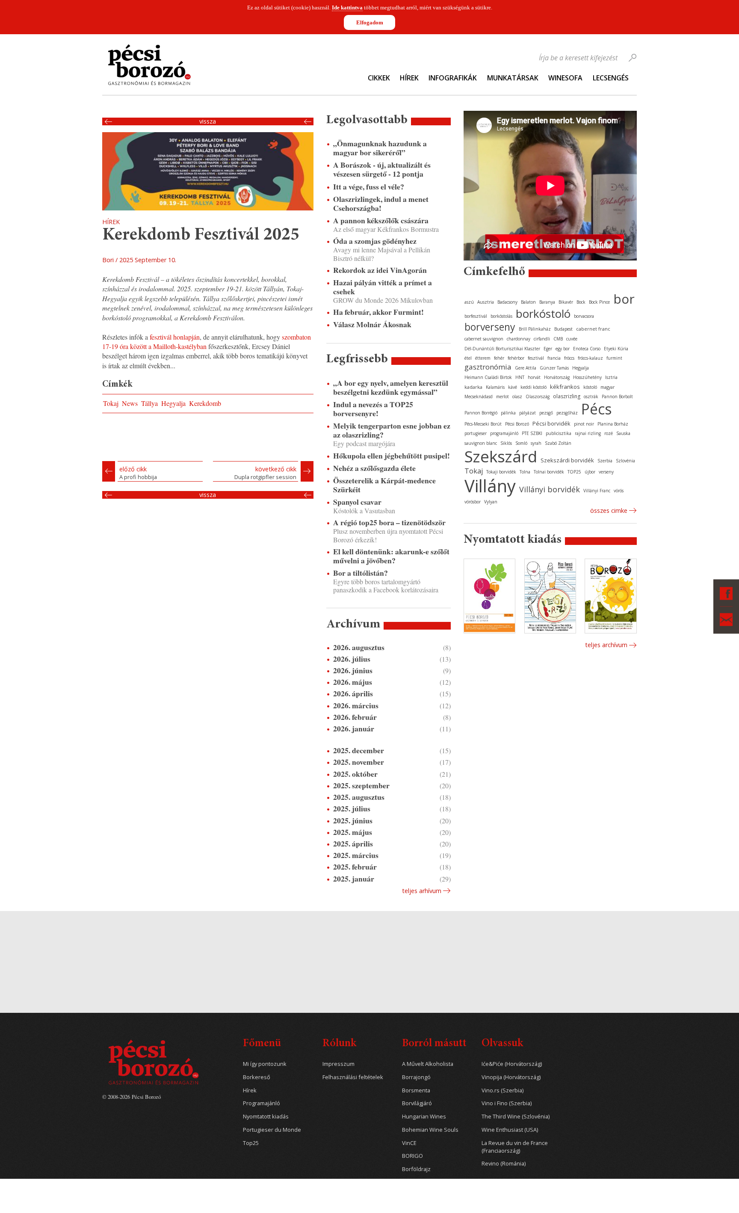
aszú (469, 302)
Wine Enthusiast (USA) (510, 1129)
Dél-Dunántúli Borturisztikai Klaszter (502, 349)
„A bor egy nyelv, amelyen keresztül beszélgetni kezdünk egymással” (390, 387)
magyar (607, 387)
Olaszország (538, 396)
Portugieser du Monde (272, 1129)
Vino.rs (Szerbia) (502, 1090)
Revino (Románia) (504, 1163)
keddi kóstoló (533, 387)
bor (624, 299)
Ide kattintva (347, 7)
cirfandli (542, 339)
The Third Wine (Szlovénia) (516, 1116)
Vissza (207, 121)
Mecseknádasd (478, 396)
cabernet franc (593, 328)
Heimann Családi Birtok (488, 377)
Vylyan (490, 502)
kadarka (473, 387)
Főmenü (262, 1043)
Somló (521, 443)
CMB (558, 339)
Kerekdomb (205, 403)
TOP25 (574, 472)
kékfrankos (565, 387)
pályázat (527, 413)
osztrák (591, 396)
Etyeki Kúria (616, 349)
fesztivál (536, 358)
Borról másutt (434, 1043)
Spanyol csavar (357, 501)
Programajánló (261, 1103)
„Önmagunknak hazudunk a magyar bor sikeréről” (380, 148)
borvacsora (584, 316)
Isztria (611, 377)
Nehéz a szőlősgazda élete (374, 468)
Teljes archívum (606, 645)
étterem (483, 358)
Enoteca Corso (586, 349)
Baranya (547, 302)
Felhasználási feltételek (352, 1077)
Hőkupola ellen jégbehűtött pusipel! (391, 455)
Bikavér (566, 302)
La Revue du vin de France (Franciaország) (515, 1146)
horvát (534, 377)
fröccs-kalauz (590, 358)
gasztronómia (487, 367)
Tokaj (110, 403)
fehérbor (516, 358)
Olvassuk (502, 1043)
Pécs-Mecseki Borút (483, 424)
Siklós (506, 443)
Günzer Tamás (554, 368)
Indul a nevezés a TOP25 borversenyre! (373, 409)
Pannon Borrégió (480, 413)
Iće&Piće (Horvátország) (512, 1064)
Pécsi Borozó (517, 424)
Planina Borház (612, 424)
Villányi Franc (596, 491)
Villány (490, 485)
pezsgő (546, 413)
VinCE (409, 1143)
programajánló (504, 433)
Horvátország (557, 377)
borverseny (489, 327)
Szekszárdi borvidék (567, 460)
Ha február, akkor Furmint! (378, 312)
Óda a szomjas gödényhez (375, 241)
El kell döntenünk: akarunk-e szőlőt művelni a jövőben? (391, 556)
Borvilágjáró (417, 1103)
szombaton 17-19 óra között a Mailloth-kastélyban (206, 341)
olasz (517, 396)
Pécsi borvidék (551, 423)
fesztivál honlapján (175, 336)
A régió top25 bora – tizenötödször (389, 522)
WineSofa (565, 78)
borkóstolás (501, 316)
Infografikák (453, 78)
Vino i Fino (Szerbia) (507, 1103)
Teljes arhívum (421, 891)
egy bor (563, 349)
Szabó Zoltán (558, 443)
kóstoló (590, 387)
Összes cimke (608, 510)
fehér (499, 358)
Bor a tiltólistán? (360, 572)
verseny (606, 472)
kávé (512, 387)
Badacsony (507, 302)
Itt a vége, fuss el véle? (368, 186)
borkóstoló (543, 313)
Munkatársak (512, 78)
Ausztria (485, 302)
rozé (608, 433)
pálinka (508, 413)
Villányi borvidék (549, 489)
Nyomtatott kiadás (266, 1116)
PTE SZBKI (532, 433)
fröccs (569, 358)
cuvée (571, 339)
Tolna (525, 472)
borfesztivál (475, 316)
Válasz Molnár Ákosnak (372, 324)
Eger (548, 349)
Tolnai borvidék (549, 472)
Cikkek (379, 78)
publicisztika (558, 433)
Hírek (409, 78)
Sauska (623, 433)
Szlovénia (625, 461)
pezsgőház (567, 413)
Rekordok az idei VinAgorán (380, 270)
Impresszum (338, 1064)
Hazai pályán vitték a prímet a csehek (382, 287)
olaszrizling (566, 396)
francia (554, 358)
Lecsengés (611, 78)
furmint (614, 358)
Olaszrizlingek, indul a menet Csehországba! (381, 204)
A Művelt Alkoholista (427, 1064)
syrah (536, 443)
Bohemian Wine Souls (430, 1129)
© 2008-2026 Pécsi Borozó (131, 1097)
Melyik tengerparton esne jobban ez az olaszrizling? (391, 430)
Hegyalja (173, 403)
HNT (519, 377)
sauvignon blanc (480, 443)
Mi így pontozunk (265, 1064)
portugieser (475, 433)
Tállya (149, 403)
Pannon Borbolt (617, 396)
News (130, 403)
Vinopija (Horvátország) (511, 1077)
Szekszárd (500, 456)
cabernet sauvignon (483, 339)
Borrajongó (416, 1077)
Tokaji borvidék (501, 472)
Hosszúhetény (587, 377)
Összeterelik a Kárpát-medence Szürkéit (384, 485)
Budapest (563, 329)
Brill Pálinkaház (535, 329)
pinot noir (584, 424)
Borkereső (256, 1077)
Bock (580, 302)
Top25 (251, 1143)
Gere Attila (525, 368)
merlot (502, 396)
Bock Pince (599, 302)
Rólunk (339, 1043)
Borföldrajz (416, 1169)
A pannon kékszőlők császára (381, 220)
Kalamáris (495, 387)
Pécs (596, 409)
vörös (619, 491)
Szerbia (604, 461)
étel (468, 358)
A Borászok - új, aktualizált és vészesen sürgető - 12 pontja (382, 169)
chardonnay (518, 339)
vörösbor (472, 502)
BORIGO (412, 1156)
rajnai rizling (588, 433)
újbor (590, 472)
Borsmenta (416, 1090)
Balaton (528, 302)
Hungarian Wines (424, 1116)
